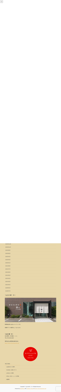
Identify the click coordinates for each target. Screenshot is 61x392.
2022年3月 (7, 259)
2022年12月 (8, 244)
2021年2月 (7, 284)
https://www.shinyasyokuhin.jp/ (12, 343)
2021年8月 (7, 266)
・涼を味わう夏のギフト (11, 370)
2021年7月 (7, 269)
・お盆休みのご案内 (10, 366)
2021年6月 (7, 272)
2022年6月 (7, 253)
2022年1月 (7, 262)
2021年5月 (7, 275)
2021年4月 (7, 278)
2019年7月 (7, 291)
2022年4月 (7, 256)
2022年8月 (7, 250)
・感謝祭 (7, 379)
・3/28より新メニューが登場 (12, 376)
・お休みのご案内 (9, 373)
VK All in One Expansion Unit (40, 388)
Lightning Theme (30, 388)
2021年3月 (7, 281)
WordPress (22, 388)
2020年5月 (7, 287)
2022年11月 (8, 247)
